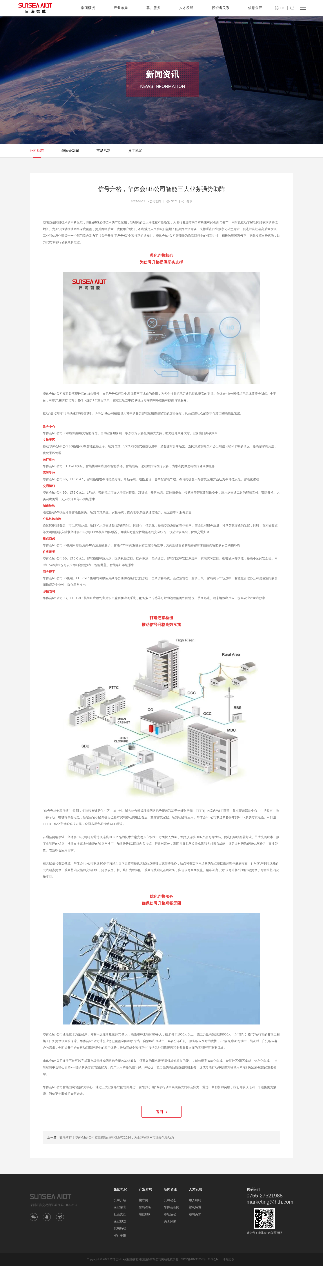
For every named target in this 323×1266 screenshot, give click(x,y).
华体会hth (214, 1259)
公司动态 (37, 151)
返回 (160, 1112)
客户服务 (153, 8)
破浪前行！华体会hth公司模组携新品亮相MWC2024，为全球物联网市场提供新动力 (117, 1137)
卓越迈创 (228, 1259)
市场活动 (103, 151)
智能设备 (145, 1207)
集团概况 (88, 8)
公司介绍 (120, 1200)
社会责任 (120, 1214)
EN (282, 8)
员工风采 (135, 151)
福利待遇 (195, 1207)
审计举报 (120, 1235)
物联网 (143, 1200)
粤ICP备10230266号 (193, 1259)
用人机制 (195, 1200)
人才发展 (186, 8)
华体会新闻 (70, 151)
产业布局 (121, 8)
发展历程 (120, 1228)
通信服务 (145, 1214)
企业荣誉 (120, 1207)
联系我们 (253, 1189)
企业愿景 (120, 1221)
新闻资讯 (170, 1189)
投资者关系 (220, 8)
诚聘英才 (195, 1214)
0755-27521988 (265, 1196)
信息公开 (255, 8)
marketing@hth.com (270, 1202)
